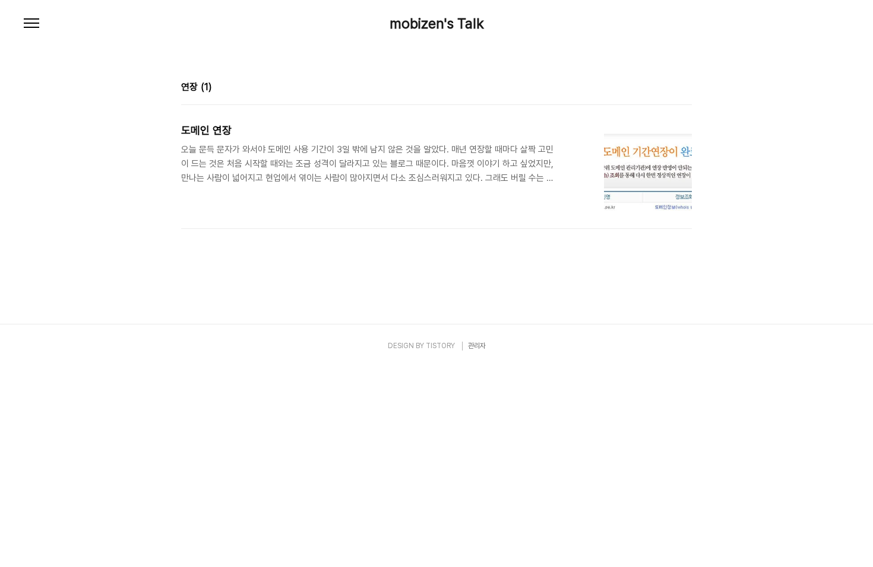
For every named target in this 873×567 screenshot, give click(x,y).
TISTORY (440, 346)
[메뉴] (31, 24)
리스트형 (685, 88)
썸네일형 (668, 88)
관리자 (477, 346)
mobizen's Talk (437, 24)
